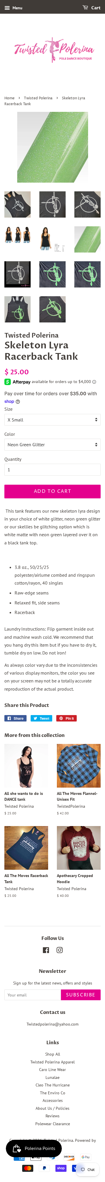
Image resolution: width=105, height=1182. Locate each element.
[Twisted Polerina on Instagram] (59, 951)
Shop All (52, 1054)
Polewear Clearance (52, 1123)
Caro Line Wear (52, 1069)
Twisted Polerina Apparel (52, 1062)
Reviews (53, 1116)
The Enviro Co (52, 1092)
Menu (16, 7)
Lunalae (53, 1077)
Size (8, 409)
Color (9, 434)
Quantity (12, 459)
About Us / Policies (52, 1108)
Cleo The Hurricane (53, 1085)
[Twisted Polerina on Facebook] (46, 951)
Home (9, 98)
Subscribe (81, 995)
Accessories (53, 1100)
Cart (95, 8)
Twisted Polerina (38, 98)
